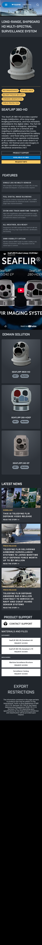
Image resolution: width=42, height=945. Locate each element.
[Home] (21, 4)
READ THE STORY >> (11, 519)
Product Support (21, 153)
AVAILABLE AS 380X (21, 157)
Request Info (21, 162)
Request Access (21, 643)
